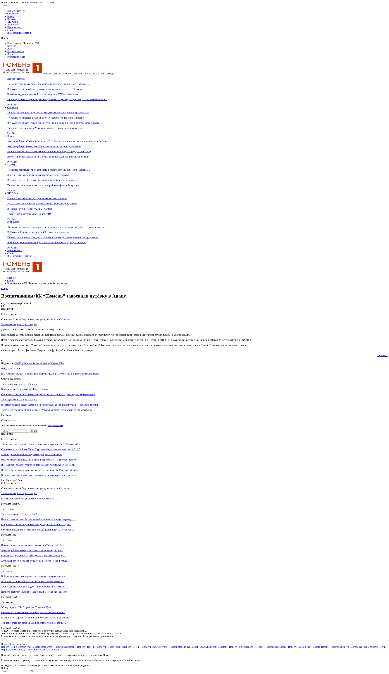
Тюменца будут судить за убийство (19, 384)
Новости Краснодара (65, 647)
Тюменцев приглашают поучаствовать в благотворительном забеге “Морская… (48, 84)
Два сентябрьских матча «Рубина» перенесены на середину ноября (42, 203)
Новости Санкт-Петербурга (15, 647)
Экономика (13, 24)
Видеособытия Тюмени (19, 33)
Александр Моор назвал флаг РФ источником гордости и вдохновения (44, 146)
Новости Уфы (236, 647)
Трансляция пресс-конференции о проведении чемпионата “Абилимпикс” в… (42, 444)
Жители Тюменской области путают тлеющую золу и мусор (38, 175)
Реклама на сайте (16, 57)
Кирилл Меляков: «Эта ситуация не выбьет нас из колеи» (37, 198)
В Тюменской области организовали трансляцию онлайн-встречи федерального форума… (54, 123)
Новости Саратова (217, 647)
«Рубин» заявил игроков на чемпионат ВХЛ (30, 214)
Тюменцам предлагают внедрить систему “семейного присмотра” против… (46, 117)
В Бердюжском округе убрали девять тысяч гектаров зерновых (33, 576)
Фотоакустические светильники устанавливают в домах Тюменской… (38, 529)
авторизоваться (55, 425)
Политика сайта (15, 51)
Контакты (12, 46)
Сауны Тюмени (52, 649)
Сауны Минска (370, 647)
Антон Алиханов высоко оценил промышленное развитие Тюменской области (48, 156)
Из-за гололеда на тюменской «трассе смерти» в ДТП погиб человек (42, 94)
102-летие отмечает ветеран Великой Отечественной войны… (33, 622)
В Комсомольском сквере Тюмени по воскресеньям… (29, 498)
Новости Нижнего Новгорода (345, 647)
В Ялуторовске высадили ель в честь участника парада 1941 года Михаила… (41, 470)
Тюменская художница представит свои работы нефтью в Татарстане (43, 185)
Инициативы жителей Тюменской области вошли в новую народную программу (49, 151)
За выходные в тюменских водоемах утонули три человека (31, 454)
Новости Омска (198, 647)
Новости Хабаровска (275, 647)
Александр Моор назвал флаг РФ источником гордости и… (32, 550)
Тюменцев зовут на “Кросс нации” (19, 324)
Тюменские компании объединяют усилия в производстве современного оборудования (52, 237)
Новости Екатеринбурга (154, 647)
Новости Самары (254, 647)
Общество (12, 13)
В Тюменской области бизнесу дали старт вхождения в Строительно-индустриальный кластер (50, 373)
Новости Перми (320, 647)
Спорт (10, 30)
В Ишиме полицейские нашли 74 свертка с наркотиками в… (32, 581)
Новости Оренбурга (41, 647)
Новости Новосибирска (109, 647)
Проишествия (14, 27)
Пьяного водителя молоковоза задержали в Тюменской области (34, 545)
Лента (10, 48)
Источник (382, 355)
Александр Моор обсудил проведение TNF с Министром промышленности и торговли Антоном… (58, 141)
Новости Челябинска (299, 647)
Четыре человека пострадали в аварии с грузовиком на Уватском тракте (38, 459)
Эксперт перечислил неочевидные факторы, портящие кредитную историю (46, 242)
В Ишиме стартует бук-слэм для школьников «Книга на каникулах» (42, 180)
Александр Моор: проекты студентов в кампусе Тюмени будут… (35, 560)
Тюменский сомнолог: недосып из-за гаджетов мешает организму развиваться (48, 112)
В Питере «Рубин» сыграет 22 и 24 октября (29, 208)
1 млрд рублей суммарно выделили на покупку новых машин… (34, 586)
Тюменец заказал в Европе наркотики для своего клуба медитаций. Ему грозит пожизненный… (57, 99)
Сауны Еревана (35, 649)
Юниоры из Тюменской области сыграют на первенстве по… (33, 612)
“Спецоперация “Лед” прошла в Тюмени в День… (27, 607)
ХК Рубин (12, 22)
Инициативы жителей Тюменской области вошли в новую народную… (38, 519)
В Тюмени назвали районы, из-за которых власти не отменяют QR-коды (44, 89)
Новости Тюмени (16, 11)
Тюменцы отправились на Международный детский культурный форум (44, 128)
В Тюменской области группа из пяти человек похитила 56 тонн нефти (38, 465)
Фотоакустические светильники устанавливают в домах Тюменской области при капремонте (55, 227)
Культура (12, 19)
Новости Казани (131, 647)
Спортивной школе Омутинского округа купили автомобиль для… (36, 319)
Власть (10, 16)
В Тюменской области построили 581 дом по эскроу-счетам (38, 232)
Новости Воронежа (179, 647)
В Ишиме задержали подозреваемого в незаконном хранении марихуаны (39, 475)
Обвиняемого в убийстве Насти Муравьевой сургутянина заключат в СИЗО (40, 449)
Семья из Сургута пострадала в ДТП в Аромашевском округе (33, 555)
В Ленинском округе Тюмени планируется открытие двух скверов (35, 617)
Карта (10, 54)
